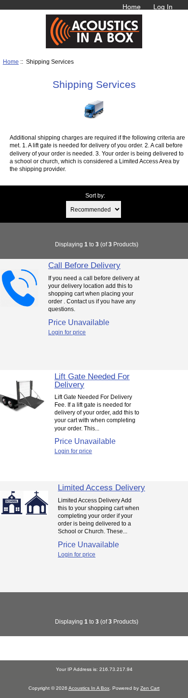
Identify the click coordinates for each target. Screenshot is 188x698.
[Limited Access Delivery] (24, 513)
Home (131, 7)
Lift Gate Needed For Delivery (92, 380)
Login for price (67, 332)
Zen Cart (150, 688)
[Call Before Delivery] (19, 305)
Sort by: (95, 195)
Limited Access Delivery (101, 487)
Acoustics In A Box (88, 688)
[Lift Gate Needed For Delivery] (22, 416)
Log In (163, 7)
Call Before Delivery (84, 265)
